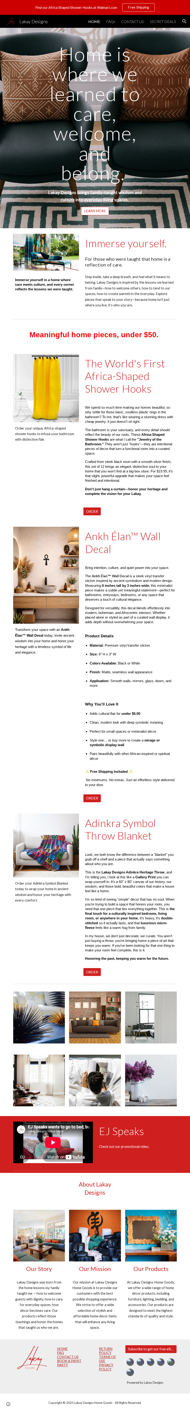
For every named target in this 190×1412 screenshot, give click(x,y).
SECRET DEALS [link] (163, 21)
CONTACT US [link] (132, 21)
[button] (184, 21)
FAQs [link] (110, 21)
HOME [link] (94, 21)
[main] (95, 113)
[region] (95, 7)
